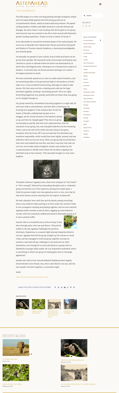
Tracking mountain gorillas (20, 313)
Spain (85, 124)
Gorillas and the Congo (37, 312)
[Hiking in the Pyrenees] (70, 300)
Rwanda (46, 277)
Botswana (86, 50)
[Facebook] (83, 26)
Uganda (85, 134)
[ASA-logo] (31, 2)
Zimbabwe (86, 137)
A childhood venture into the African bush (53, 314)
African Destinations (89, 43)
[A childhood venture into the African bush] (54, 300)
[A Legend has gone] (16, 347)
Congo (85, 56)
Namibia (85, 105)
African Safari (87, 47)
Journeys (86, 82)
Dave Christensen (88, 63)
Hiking (85, 76)
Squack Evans (87, 127)
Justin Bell (30, 277)
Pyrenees (86, 111)
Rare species (87, 114)
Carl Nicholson (87, 53)
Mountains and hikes (89, 102)
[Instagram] (86, 26)
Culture (85, 60)
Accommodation (88, 40)
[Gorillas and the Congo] (38, 300)
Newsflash (86, 108)
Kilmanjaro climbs (88, 95)
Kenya (85, 89)
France (85, 69)
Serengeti (86, 121)
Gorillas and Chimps (21, 277)
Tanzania (86, 131)
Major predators (38, 277)
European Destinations (90, 66)
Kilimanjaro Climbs (89, 92)
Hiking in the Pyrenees (69, 312)
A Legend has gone (10, 359)
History (85, 79)
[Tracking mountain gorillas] (22, 300)
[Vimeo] (89, 26)
